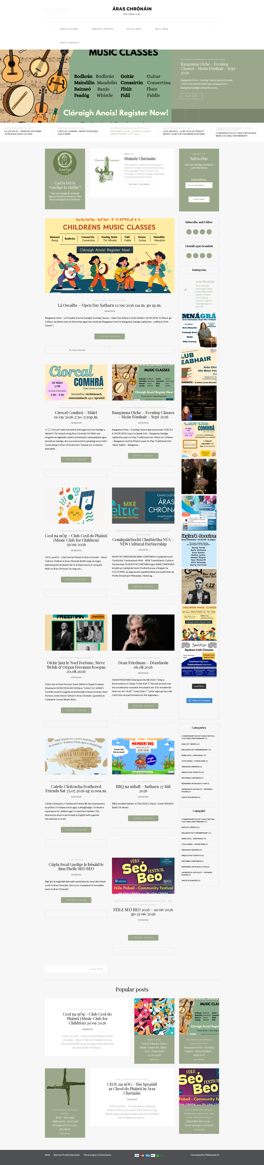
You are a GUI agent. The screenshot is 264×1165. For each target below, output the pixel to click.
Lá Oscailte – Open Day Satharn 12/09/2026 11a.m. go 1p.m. (109, 305)
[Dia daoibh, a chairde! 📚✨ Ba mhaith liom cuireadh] (199, 366)
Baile (47, 1154)
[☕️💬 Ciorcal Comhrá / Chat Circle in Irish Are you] (199, 439)
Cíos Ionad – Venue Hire (193, 761)
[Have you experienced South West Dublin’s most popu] (199, 476)
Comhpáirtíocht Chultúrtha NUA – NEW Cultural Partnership (143, 542)
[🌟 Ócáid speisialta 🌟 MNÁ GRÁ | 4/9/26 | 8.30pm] (199, 329)
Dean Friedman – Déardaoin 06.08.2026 (143, 665)
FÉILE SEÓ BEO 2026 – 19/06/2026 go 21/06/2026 (143, 912)
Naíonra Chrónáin (93, 782)
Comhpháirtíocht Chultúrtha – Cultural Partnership (199, 737)
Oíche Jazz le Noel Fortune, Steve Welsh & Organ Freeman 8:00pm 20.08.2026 (76, 667)
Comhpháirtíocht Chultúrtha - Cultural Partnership (143, 531)
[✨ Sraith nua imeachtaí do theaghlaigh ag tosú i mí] (199, 513)
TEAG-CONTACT (69, 42)
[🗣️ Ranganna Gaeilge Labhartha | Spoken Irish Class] (199, 659)
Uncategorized (190, 797)
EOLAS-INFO (134, 29)
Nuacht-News (187, 60)
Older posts (96, 969)
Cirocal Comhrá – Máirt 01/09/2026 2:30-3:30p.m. (76, 415)
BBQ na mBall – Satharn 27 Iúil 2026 (143, 788)
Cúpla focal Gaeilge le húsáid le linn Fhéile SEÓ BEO (76, 866)
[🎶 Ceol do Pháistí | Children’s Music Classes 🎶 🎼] (199, 623)
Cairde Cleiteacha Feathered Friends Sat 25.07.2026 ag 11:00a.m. (76, 788)
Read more (191, 96)
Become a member (139, 184)
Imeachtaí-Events (204, 60)
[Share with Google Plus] (133, 350)
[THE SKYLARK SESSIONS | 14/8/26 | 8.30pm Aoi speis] (199, 549)
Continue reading (109, 336)
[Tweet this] (129, 350)
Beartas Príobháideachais (67, 1154)
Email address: (199, 179)
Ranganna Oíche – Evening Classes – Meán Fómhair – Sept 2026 (143, 415)
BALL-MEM (162, 29)
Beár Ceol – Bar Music (193, 755)
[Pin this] (138, 350)
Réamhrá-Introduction (194, 783)
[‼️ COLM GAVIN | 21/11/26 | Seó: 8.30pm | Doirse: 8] (199, 586)
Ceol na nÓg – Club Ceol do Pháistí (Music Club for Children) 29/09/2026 (76, 540)
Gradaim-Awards (190, 766)
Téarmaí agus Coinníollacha (97, 1154)
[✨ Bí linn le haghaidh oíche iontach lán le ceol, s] (199, 403)
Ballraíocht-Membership (121, 128)
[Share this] (124, 350)
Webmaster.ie (212, 1154)
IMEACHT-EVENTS (102, 29)
